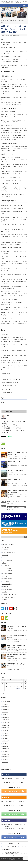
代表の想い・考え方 (14, 843)
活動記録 (13, 19)
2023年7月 (5, 714)
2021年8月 (5, 735)
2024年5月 (5, 712)
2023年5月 (5, 719)
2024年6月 (5, 709)
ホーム (2, 19)
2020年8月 (5, 751)
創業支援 (4, 576)
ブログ (4, 563)
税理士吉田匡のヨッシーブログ (9, 389)
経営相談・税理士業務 (7, 597)
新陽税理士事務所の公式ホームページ (10, 379)
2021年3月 (5, 743)
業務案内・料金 (6, 578)
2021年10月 (5, 730)
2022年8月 (5, 725)
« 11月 (2, 693)
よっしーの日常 (8, 19)
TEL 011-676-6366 (14, 787)
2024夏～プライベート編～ (14, 461)
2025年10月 (5, 704)
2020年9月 (5, 748)
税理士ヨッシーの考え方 (8, 594)
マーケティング (6, 568)
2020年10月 (5, 746)
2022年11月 (5, 722)
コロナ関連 (5, 555)
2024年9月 (5, 706)
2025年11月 (5, 701)
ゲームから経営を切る (7, 552)
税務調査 (4, 592)
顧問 (3, 599)
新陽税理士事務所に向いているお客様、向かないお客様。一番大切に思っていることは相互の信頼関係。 (16, 508)
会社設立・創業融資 (7, 573)
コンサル (4, 557)
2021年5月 (5, 738)
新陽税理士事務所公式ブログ (8, 392)
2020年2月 (5, 762)
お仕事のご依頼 (6, 849)
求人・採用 (5, 581)
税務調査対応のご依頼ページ (8, 385)
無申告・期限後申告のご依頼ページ (10, 382)
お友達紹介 (5, 549)
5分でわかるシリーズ (7, 544)
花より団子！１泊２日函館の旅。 (16, 470)
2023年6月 (5, 717)
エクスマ (4, 547)
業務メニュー (23, 846)
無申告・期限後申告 (7, 589)
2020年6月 (5, 756)
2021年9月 (5, 733)
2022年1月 (5, 727)
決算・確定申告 (6, 584)
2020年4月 (5, 759)
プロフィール (5, 565)
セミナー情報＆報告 (7, 560)
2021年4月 (5, 741)
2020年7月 (5, 754)
